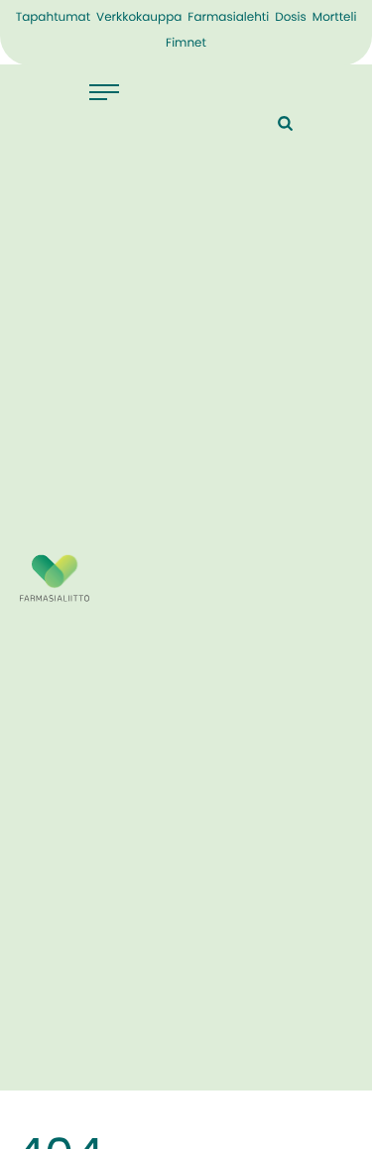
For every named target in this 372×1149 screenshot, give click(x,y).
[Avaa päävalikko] (104, 92)
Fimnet (186, 44)
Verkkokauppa (139, 18)
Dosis (291, 18)
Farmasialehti (228, 18)
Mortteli (334, 18)
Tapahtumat (53, 18)
